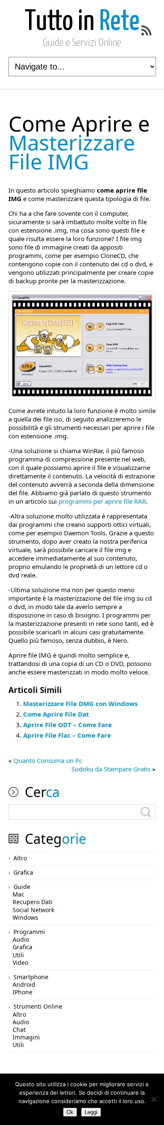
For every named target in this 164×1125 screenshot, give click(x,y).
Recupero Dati (33, 902)
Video (20, 963)
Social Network (33, 910)
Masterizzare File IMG (79, 142)
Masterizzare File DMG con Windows (80, 703)
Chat (19, 1030)
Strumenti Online (37, 1006)
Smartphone (30, 977)
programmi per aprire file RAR (102, 501)
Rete (82, 22)
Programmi (29, 932)
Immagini (26, 1037)
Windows (25, 917)
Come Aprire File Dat (56, 714)
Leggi (91, 1112)
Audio (21, 939)
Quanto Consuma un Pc (47, 760)
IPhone (22, 992)
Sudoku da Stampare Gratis (111, 769)
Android (24, 984)
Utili (18, 955)
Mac (18, 894)
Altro (20, 858)
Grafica (23, 872)
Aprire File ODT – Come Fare (67, 724)
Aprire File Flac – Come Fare (67, 735)
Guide (21, 887)
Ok (70, 1112)
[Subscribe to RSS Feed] (146, 30)
